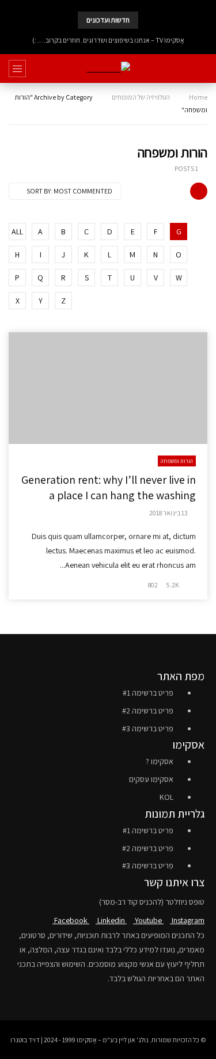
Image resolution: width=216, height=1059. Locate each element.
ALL (17, 231)
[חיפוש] (201, 68)
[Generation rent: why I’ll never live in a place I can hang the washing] (108, 388)
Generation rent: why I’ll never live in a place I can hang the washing (108, 487)
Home (198, 97)
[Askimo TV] (108, 69)
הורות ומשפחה (177, 461)
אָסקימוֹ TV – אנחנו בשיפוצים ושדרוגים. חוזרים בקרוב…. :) (108, 40)
